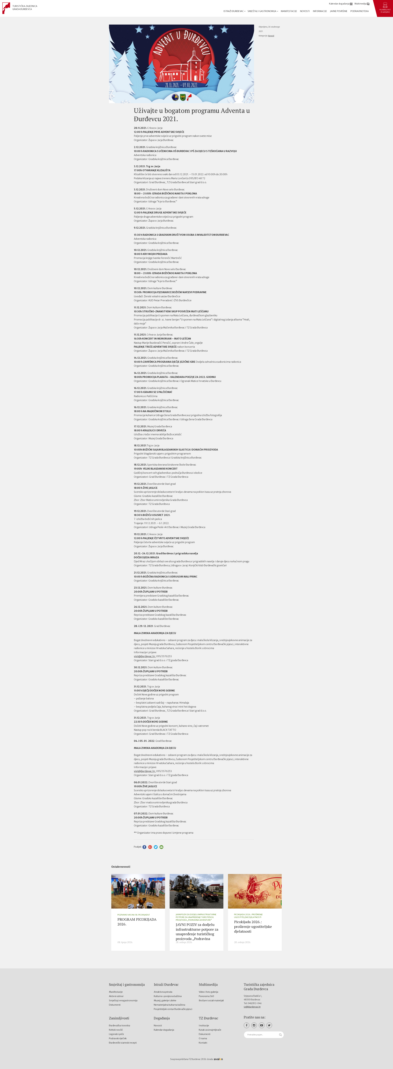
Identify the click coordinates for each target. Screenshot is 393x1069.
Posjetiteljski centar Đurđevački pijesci (173, 1009)
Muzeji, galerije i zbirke (165, 1000)
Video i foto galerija (208, 992)
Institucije (204, 1025)
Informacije (320, 11)
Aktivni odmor (116, 996)
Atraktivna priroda (163, 992)
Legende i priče (116, 1034)
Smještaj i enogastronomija (123, 1000)
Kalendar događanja (164, 1029)
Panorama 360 (206, 996)
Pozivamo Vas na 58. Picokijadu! (133, 915)
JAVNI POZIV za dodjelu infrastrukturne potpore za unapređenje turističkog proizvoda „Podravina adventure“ (197, 934)
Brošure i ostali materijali (211, 1000)
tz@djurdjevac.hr (252, 1006)
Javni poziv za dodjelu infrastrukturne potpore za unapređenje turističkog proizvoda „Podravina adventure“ (196, 917)
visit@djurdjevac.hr (144, 656)
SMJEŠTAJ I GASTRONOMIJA (262, 11)
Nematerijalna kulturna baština (169, 1004)
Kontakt (203, 1042)
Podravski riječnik (118, 1038)
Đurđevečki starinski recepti (123, 1042)
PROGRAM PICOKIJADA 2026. (136, 922)
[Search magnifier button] (280, 1035)
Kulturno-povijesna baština (168, 996)
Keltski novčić (116, 1029)
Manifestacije (289, 11)
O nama (203, 1038)
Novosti (305, 11)
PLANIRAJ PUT (385, 11)
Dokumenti (115, 1004)
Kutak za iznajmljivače (210, 1029)
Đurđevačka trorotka (119, 1025)
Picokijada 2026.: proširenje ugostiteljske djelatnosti (248, 915)
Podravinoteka (359, 11)
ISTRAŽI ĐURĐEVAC (233, 11)
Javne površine (338, 11)
